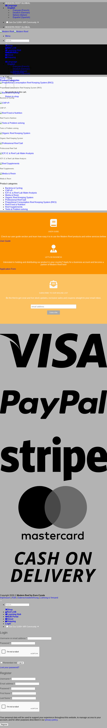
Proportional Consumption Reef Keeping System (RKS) (31, 202)
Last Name (5, 698)
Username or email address (13, 638)
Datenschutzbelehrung (28, 598)
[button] (7, 36)
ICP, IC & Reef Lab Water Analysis (21, 193)
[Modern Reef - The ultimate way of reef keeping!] (14, 31)
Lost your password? (9, 667)
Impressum (5, 598)
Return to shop (12, 96)
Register (4, 725)
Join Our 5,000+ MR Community (24, 22)
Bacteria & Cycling (13, 188)
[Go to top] (1, 600)
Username (5, 679)
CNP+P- (9, 190)
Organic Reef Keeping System (19, 197)
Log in (20, 663)
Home (3, 78)
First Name (5, 693)
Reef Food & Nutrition (15, 204)
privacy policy (51, 720)
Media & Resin (12, 195)
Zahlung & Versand (49, 598)
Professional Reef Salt (15, 200)
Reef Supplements (13, 207)
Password (5, 643)
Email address (7, 684)
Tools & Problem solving (16, 209)
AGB (14, 598)
